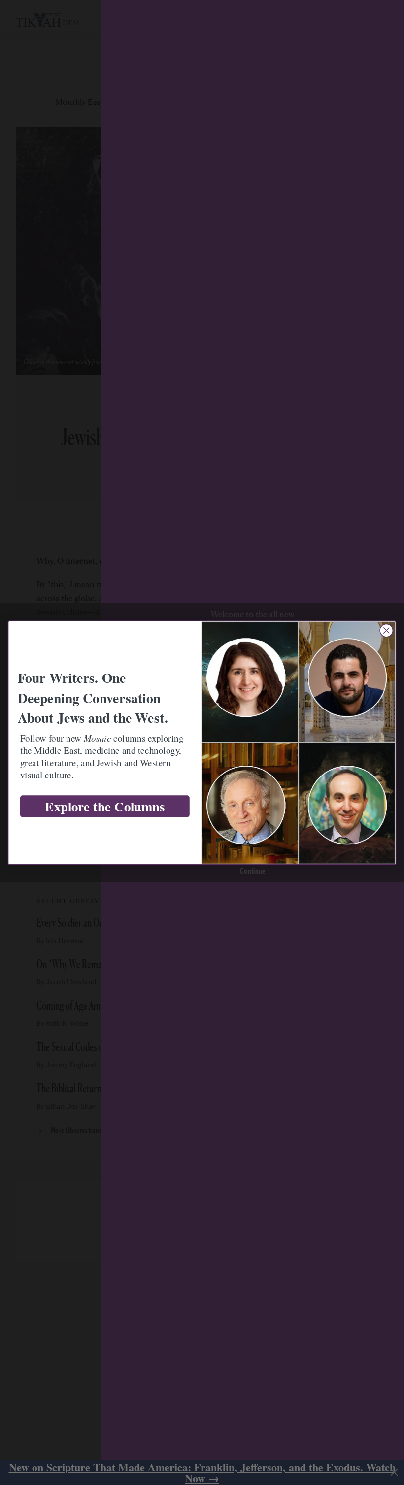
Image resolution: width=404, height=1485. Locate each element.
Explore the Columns (105, 806)
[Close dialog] (386, 630)
